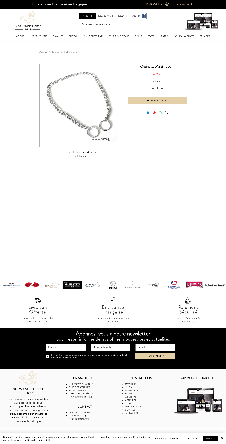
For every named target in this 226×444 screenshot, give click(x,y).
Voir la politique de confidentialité (34, 440)
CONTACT (85, 406)
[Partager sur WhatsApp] (160, 113)
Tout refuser (192, 438)
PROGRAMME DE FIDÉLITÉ (83, 396)
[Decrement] (152, 88)
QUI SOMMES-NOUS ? (81, 384)
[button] (166, 4)
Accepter (210, 438)
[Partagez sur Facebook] (148, 113)
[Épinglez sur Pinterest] (154, 113)
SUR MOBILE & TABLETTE (197, 378)
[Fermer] (222, 438)
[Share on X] (167, 113)
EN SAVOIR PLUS (84, 378)
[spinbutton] (157, 88)
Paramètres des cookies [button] (167, 438)
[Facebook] (144, 16)
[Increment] (162, 88)
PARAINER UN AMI (79, 418)
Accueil (43, 51)
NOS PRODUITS (141, 378)
